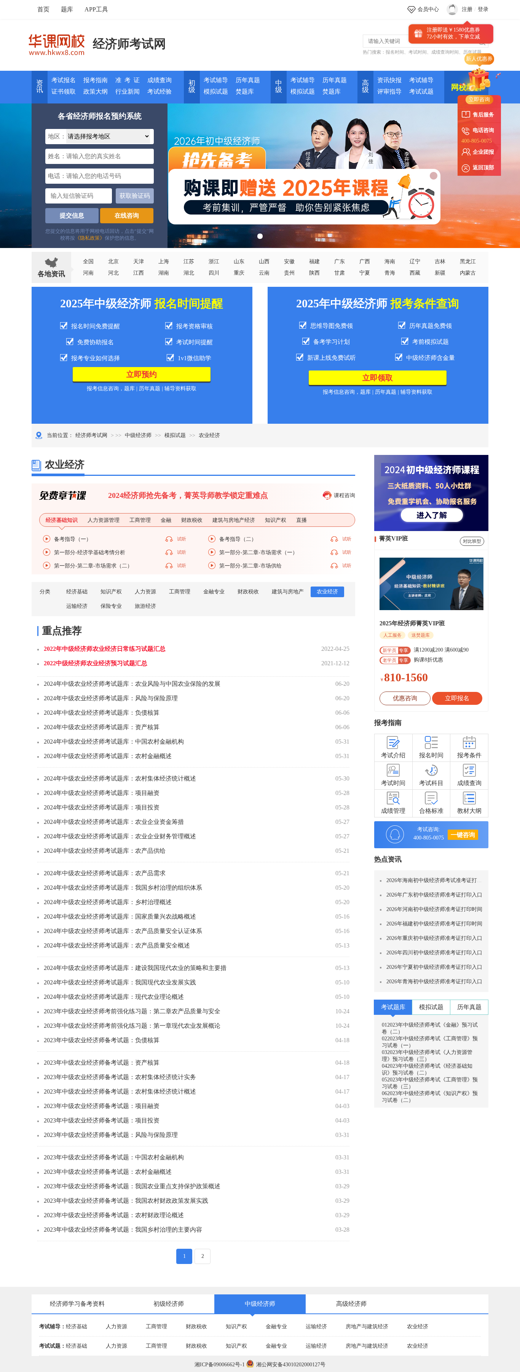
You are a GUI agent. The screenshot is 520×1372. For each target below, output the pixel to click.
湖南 (163, 273)
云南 (264, 273)
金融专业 (214, 592)
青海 (389, 273)
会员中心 (428, 9)
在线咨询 (127, 215)
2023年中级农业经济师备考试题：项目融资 (102, 1106)
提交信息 (72, 215)
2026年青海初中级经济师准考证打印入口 (434, 981)
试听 (181, 539)
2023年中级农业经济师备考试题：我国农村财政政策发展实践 (126, 1200)
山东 (239, 261)
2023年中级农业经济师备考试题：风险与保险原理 (111, 1135)
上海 (163, 261)
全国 (88, 261)
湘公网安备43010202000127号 (290, 1364)
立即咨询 (479, 99)
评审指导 (389, 91)
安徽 (289, 261)
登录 (483, 9)
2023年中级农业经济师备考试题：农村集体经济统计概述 (120, 1091)
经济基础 (77, 592)
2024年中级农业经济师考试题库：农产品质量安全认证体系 (123, 931)
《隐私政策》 (90, 238)
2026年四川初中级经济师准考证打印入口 (434, 952)
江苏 (188, 261)
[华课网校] (60, 42)
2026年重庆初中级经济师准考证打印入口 (434, 938)
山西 (264, 261)
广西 (364, 261)
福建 (314, 261)
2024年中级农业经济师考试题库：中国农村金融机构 (114, 741)
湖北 (188, 273)
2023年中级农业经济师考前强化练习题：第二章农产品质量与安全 (132, 1011)
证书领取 (63, 91)
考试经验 (159, 91)
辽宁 (415, 261)
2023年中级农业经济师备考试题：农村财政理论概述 (114, 1215)
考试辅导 (216, 80)
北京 (113, 261)
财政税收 (248, 592)
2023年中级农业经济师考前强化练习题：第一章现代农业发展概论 (132, 1025)
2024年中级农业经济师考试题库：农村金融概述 (108, 756)
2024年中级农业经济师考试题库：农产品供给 (105, 850)
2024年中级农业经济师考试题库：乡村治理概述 (108, 902)
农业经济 (327, 592)
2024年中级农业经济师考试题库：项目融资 (102, 793)
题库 (67, 9)
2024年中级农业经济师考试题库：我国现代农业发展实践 (120, 982)
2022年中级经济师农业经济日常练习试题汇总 (105, 648)
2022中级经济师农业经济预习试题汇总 (95, 663)
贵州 (289, 273)
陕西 (314, 273)
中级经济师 (138, 435)
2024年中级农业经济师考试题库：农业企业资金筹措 (114, 822)
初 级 (191, 86)
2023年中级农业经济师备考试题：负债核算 (102, 1040)
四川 (214, 273)
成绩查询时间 (445, 52)
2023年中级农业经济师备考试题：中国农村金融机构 (114, 1157)
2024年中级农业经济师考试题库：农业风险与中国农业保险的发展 (132, 683)
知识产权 (111, 592)
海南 (389, 261)
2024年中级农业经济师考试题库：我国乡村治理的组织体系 (123, 887)
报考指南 (95, 80)
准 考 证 (127, 80)
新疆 (440, 273)
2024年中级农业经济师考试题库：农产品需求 (105, 873)
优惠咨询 (405, 698)
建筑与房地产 (288, 592)
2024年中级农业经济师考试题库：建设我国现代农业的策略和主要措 (135, 968)
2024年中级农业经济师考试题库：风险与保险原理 (111, 698)
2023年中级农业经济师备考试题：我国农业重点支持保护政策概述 (132, 1186)
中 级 (278, 86)
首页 (43, 9)
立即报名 (457, 698)
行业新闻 (127, 91)
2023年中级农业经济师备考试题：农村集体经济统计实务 (120, 1077)
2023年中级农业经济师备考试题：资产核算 (102, 1062)
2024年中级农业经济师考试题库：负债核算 (102, 712)
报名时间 (395, 52)
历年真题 (248, 80)
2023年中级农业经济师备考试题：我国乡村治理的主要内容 (123, 1229)
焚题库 (245, 91)
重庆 (239, 273)
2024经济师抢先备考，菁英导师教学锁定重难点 (188, 495)
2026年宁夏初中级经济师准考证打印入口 (434, 967)
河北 (113, 273)
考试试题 (421, 91)
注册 (467, 9)
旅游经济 (145, 606)
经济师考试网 (129, 44)
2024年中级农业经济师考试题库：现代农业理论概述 (114, 997)
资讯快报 (389, 80)
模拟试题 (216, 91)
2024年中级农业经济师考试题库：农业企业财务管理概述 (120, 836)
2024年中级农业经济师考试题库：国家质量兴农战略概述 (120, 916)
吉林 (440, 261)
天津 (138, 261)
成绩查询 (159, 80)
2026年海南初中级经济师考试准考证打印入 (437, 880)
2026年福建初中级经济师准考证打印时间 (434, 924)
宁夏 (364, 273)
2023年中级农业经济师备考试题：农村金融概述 (108, 1172)
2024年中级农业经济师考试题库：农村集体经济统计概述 (120, 778)
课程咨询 (344, 495)
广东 (339, 261)
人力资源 (145, 592)
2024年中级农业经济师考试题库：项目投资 (102, 807)
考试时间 (417, 52)
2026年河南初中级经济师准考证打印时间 (434, 909)
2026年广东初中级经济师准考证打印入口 (434, 895)
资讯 (39, 86)
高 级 (365, 86)
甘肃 (339, 273)
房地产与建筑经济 (367, 1326)
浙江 (214, 261)
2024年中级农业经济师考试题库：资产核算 (102, 727)
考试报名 (63, 80)
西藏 (415, 273)
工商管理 (179, 592)
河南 (88, 273)
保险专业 (111, 606)
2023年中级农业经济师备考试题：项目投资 (102, 1120)
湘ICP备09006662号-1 (220, 1364)
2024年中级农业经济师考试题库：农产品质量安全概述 (117, 945)
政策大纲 (95, 91)
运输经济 (77, 606)
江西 (138, 273)
